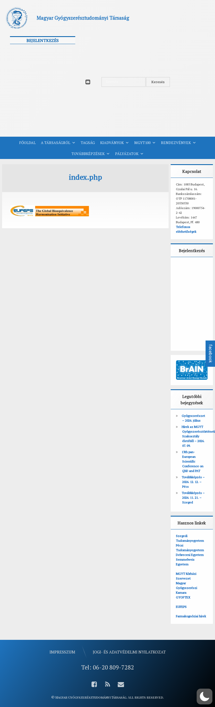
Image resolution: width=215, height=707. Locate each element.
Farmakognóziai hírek (191, 616)
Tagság (88, 142)
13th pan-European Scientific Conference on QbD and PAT (192, 461)
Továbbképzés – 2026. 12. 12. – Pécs (193, 481)
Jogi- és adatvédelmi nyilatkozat (129, 652)
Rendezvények (176, 142)
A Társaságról (55, 142)
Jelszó (17, 74)
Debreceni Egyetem (190, 555)
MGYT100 (142, 142)
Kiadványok (112, 142)
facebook (210, 353)
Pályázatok (126, 153)
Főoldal (27, 142)
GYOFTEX (183, 597)
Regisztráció (60, 113)
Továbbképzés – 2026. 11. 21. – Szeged (193, 497)
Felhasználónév (26, 51)
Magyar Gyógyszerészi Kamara (186, 587)
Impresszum (62, 652)
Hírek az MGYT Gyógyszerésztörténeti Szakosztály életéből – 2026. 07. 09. (198, 436)
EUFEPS (181, 607)
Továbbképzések (88, 153)
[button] (204, 696)
